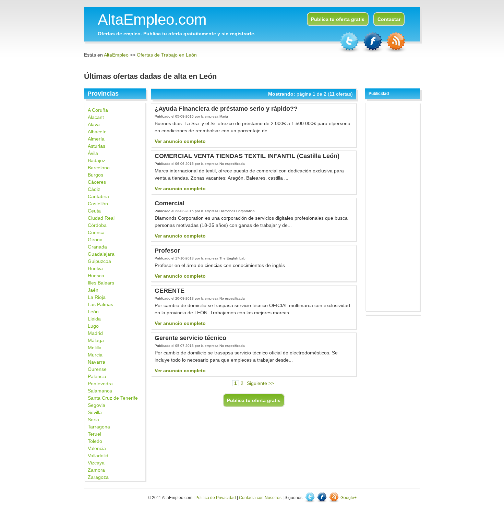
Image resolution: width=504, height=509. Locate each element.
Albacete (97, 131)
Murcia (95, 354)
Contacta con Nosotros (260, 497)
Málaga (96, 340)
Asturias (96, 146)
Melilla (94, 347)
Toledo (95, 441)
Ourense (97, 369)
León (93, 311)
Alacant (96, 117)
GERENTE (169, 290)
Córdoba (97, 225)
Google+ (348, 497)
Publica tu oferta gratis (337, 19)
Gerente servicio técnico (190, 338)
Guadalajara (101, 254)
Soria (93, 419)
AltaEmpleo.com (152, 19)
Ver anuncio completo (180, 141)
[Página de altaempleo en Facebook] (373, 51)
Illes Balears (101, 283)
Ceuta (94, 211)
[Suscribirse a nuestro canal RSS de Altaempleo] (396, 51)
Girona (95, 239)
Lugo (93, 326)
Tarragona (99, 426)
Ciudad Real (101, 218)
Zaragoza (98, 477)
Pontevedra (100, 383)
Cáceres (97, 182)
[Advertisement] (392, 206)
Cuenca (96, 232)
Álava (94, 124)
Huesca (96, 275)
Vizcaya (96, 462)
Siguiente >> (260, 383)
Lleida (94, 319)
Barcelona (99, 167)
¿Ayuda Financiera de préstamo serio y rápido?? (226, 108)
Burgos (95, 175)
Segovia (96, 405)
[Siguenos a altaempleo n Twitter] (310, 497)
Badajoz (96, 160)
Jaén (93, 290)
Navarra (96, 362)
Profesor (167, 250)
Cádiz (94, 189)
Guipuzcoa (99, 261)
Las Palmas (100, 304)
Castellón (98, 203)
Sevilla (95, 412)
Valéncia (97, 448)
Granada (97, 247)
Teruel (94, 434)
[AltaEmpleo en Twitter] (350, 51)
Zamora (96, 470)
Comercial (169, 203)
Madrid (95, 333)
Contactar (388, 19)
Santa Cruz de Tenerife (113, 398)
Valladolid (98, 455)
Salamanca (100, 390)
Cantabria (98, 196)
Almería (96, 139)
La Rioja (97, 297)
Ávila (93, 153)
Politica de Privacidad (215, 497)
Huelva (95, 268)
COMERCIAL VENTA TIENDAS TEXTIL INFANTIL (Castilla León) (247, 156)
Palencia (97, 376)
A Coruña (98, 110)
